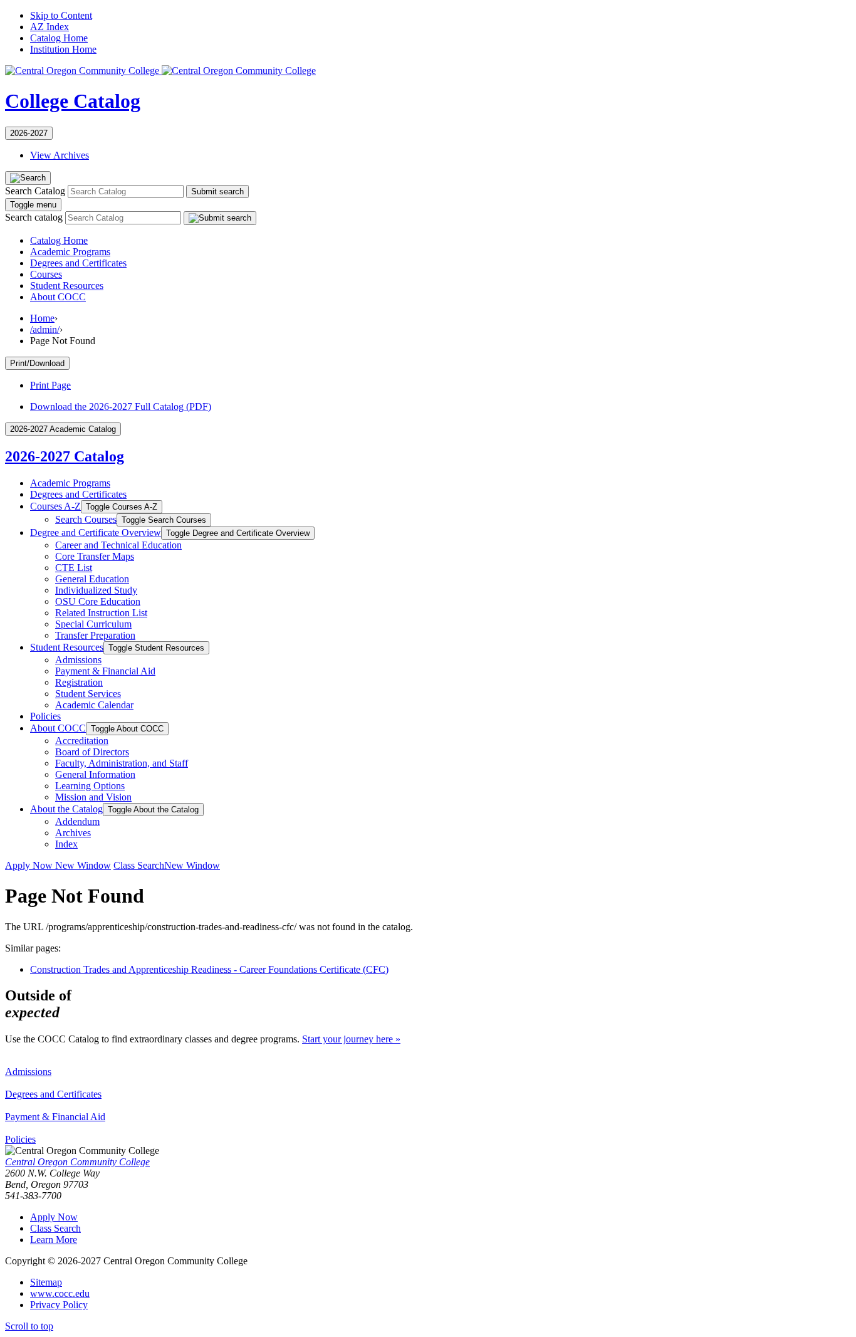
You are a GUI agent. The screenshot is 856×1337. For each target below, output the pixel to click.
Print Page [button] (50, 385)
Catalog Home (59, 38)
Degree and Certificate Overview (95, 532)
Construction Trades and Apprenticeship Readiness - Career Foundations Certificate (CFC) (209, 969)
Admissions (78, 659)
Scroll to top (29, 1326)
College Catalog (72, 101)
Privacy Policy (59, 1304)
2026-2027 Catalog (64, 456)
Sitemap (46, 1282)
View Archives (59, 155)
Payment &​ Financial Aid (105, 671)
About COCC (58, 296)
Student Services (88, 693)
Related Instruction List (101, 612)
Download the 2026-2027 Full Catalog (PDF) (120, 406)
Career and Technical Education (118, 545)
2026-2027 (29, 133)
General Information (95, 774)
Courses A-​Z (55, 506)
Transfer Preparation (95, 635)
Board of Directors (92, 752)
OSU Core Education (97, 601)
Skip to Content (61, 15)
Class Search (166, 865)
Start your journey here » (351, 1039)
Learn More (53, 1239)
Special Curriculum (93, 624)
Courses (46, 274)
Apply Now (58, 865)
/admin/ (45, 329)
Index (66, 844)
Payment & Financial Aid (55, 1116)
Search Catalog (35, 191)
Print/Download (37, 363)
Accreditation (81, 740)
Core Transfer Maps (94, 556)
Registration (79, 682)
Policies (45, 716)
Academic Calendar (94, 705)
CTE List (73, 567)
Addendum (77, 821)
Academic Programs (70, 251)
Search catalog (34, 217)
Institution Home (63, 49)
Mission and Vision (93, 797)
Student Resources (66, 285)
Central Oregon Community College (77, 1161)
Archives (73, 832)
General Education (92, 579)
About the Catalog (66, 809)
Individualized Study (96, 590)
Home (42, 318)
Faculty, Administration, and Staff (121, 763)
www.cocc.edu (60, 1293)
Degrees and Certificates (78, 263)
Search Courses (86, 519)
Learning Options (90, 785)
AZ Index (49, 26)
